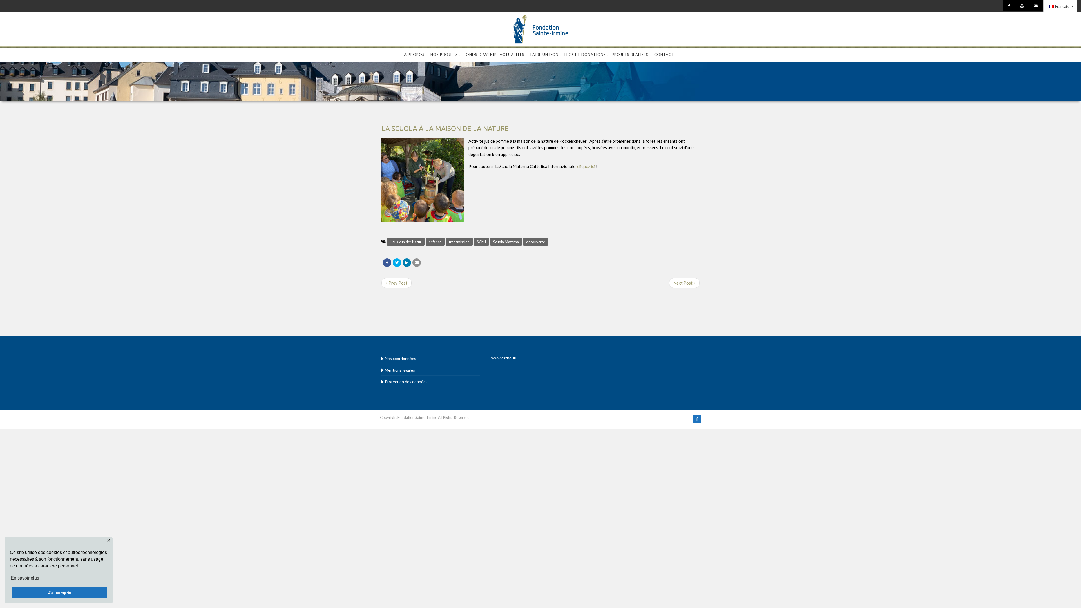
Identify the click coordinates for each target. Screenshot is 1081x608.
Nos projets (444, 54)
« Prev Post (396, 282)
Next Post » (684, 282)
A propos (414, 54)
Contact (664, 54)
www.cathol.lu (503, 358)
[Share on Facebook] (387, 262)
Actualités (512, 54)
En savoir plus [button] (25, 578)
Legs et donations (585, 54)
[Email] (416, 262)
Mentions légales (400, 370)
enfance (435, 242)
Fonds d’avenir (480, 54)
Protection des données (406, 381)
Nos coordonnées (400, 358)
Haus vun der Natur (405, 242)
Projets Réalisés (630, 54)
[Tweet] (397, 262)
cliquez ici (586, 166)
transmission (459, 242)
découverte (535, 242)
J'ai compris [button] (59, 592)
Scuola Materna (506, 242)
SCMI (481, 242)
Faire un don (544, 54)
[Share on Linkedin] (407, 262)
